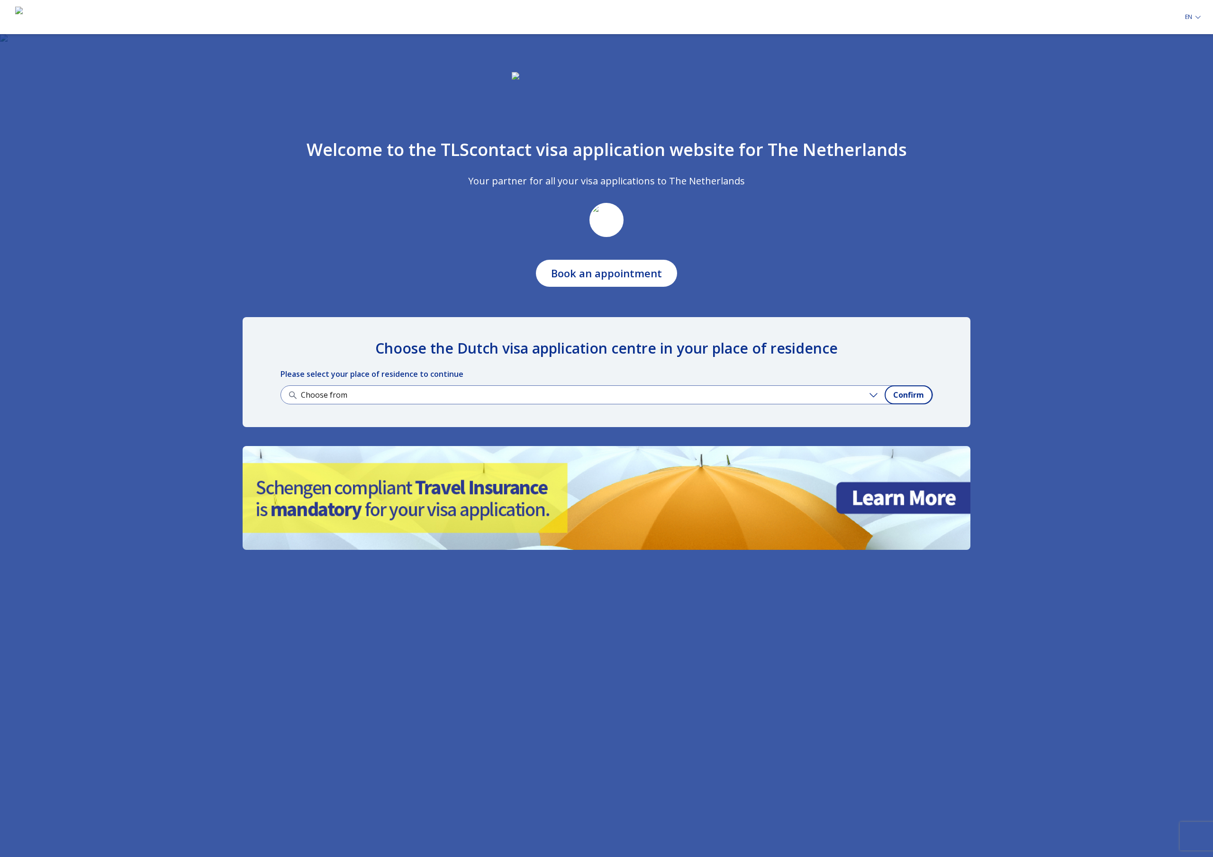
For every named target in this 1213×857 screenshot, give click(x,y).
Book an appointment (606, 273)
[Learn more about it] (606, 498)
